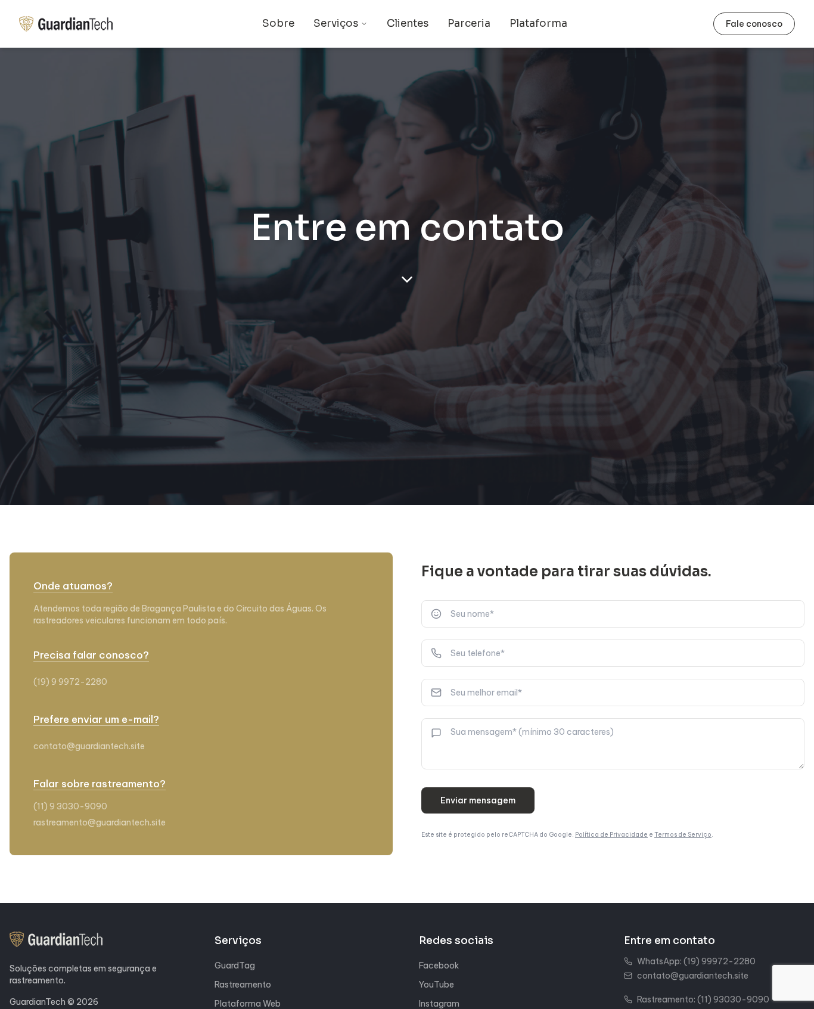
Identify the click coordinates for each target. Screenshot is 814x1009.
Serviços (335, 23)
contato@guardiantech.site (89, 746)
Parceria (469, 23)
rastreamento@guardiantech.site (99, 822)
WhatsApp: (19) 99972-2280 (696, 961)
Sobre (278, 23)
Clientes (407, 23)
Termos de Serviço (683, 835)
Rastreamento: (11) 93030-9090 (703, 999)
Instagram (439, 1003)
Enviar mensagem (477, 800)
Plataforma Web (248, 1003)
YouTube (436, 984)
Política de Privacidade (611, 835)
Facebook (439, 965)
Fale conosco (754, 23)
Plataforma (538, 23)
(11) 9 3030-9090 (70, 806)
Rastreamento (243, 984)
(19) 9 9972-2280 (70, 681)
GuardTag (235, 965)
